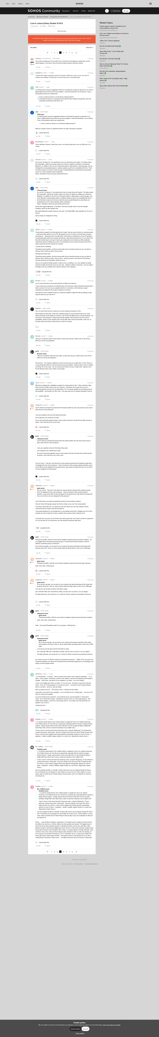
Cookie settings (78, 864)
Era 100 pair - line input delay (109, 58)
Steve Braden (39, 142)
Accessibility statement (91, 864)
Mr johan (38, 281)
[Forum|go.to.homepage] (44, 11)
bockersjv (38, 58)
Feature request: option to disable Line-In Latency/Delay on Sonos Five (113, 27)
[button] (115, 11)
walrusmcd (38, 674)
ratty (36, 112)
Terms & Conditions (67, 864)
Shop (7, 4)
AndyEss (37, 719)
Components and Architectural (59, 17)
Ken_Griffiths (39, 746)
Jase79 (37, 229)
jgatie (37, 351)
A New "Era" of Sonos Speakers (110, 41)
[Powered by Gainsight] (79, 860)
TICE (36, 87)
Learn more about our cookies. (112, 1025)
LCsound (38, 159)
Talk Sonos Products (42, 17)
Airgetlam (38, 308)
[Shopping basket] (150, 3)
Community (31, 17)
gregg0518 (38, 73)
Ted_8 (37, 383)
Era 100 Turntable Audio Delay (109, 46)
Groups (83, 11)
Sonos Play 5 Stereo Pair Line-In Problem (112, 86)
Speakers (102, 43)
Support (20, 4)
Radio (27, 4)
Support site (91, 11)
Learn (13, 4)
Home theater (104, 68)
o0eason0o (38, 405)
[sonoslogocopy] (79, 3)
